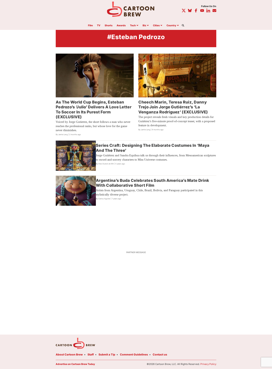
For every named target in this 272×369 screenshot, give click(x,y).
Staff (91, 354)
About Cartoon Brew (69, 354)
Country (171, 25)
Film (90, 25)
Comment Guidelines (134, 354)
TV (98, 25)
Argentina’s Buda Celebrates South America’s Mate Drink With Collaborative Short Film (152, 183)
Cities (156, 25)
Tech (133, 25)
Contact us (160, 354)
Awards (121, 25)
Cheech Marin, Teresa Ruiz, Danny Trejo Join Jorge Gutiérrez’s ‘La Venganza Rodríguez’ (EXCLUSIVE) (173, 107)
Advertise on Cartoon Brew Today (75, 364)
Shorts (109, 25)
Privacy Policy (208, 364)
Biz (144, 25)
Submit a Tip (107, 354)
